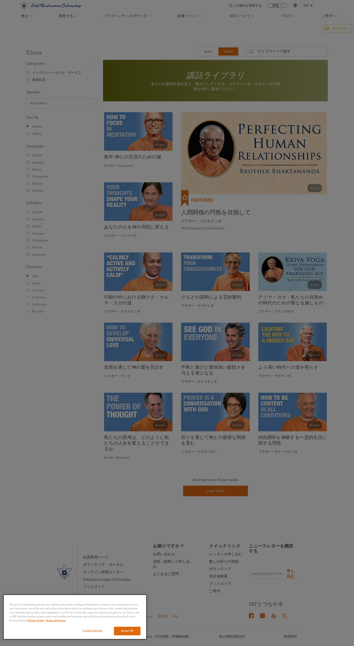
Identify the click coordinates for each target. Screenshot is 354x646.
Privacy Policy (36, 620)
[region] (75, 617)
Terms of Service (56, 620)
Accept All (127, 631)
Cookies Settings (93, 630)
